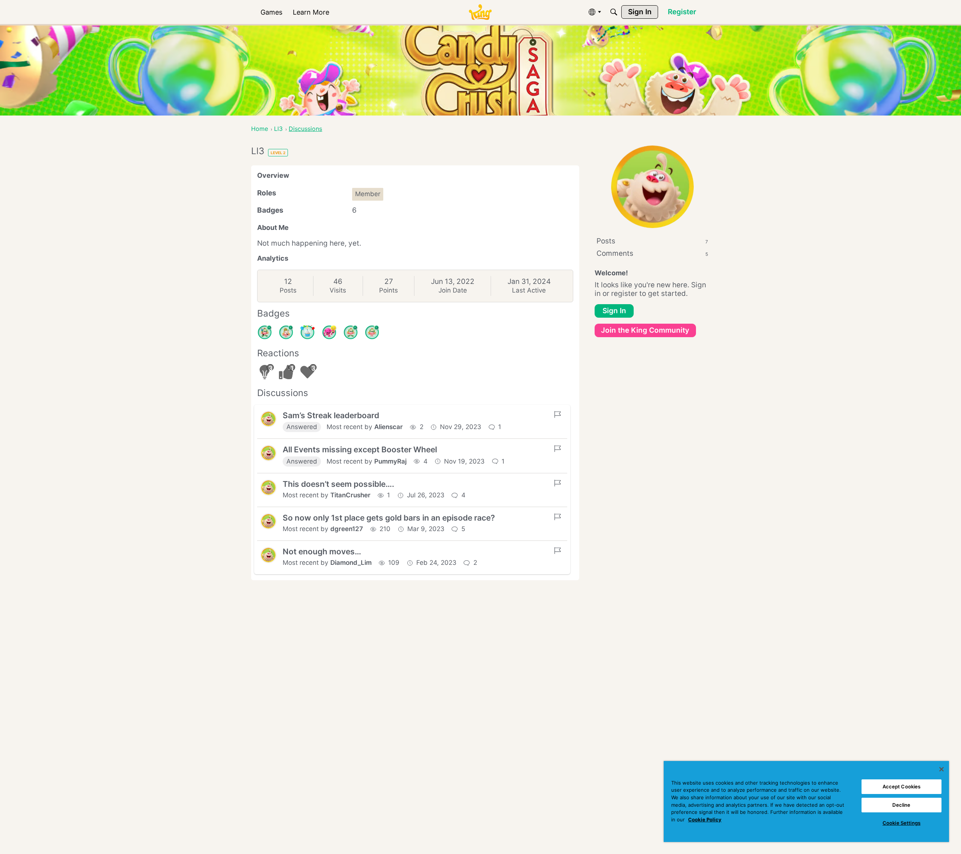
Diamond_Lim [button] (351, 562)
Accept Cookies (902, 786)
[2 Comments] (350, 332)
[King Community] (480, 12)
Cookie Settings (901, 823)
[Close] (941, 769)
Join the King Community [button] (645, 330)
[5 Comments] (265, 332)
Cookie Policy (705, 819)
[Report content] (557, 414)
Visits (338, 290)
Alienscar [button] (388, 427)
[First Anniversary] (307, 332)
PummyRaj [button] (390, 461)
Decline (901, 805)
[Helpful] (329, 332)
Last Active (529, 290)
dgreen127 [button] (346, 529)
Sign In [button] (614, 310)
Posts (288, 290)
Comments (652, 253)
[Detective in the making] (286, 332)
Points (388, 290)
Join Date (452, 290)
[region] (806, 801)
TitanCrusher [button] (350, 495)
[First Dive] (372, 332)
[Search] (614, 12)
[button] (268, 418)
